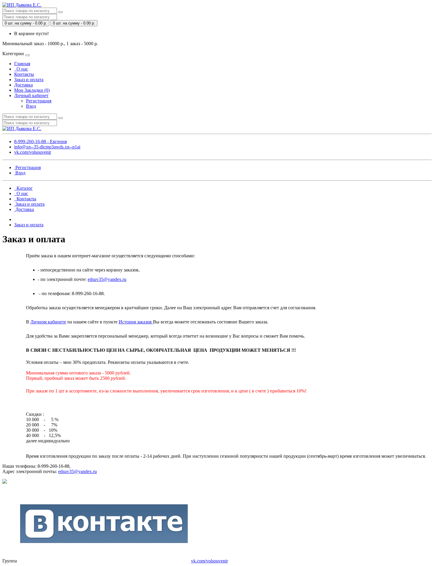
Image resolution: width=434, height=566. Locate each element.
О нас (21, 68)
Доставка (23, 84)
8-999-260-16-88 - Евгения (40, 141)
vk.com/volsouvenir (32, 152)
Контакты (24, 74)
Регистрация (38, 100)
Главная (22, 63)
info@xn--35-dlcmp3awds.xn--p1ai (47, 146)
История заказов (136, 321)
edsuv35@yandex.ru (107, 279)
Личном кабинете (48, 321)
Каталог (23, 188)
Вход (31, 106)
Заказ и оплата (28, 79)
